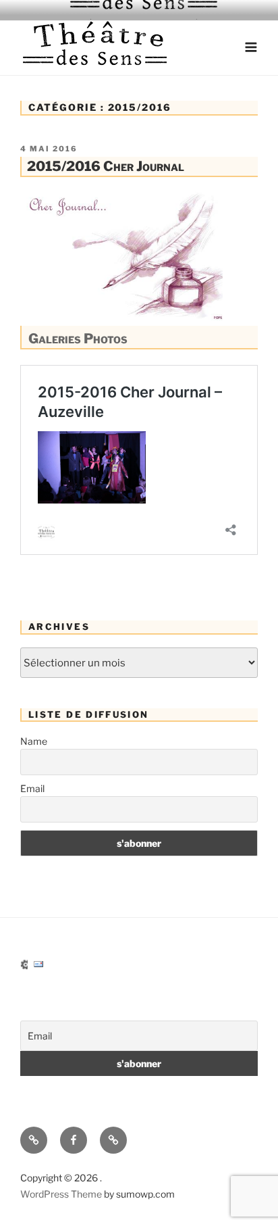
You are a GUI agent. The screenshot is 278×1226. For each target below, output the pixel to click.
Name (33, 741)
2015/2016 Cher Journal (105, 166)
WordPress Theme (61, 1194)
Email (32, 788)
